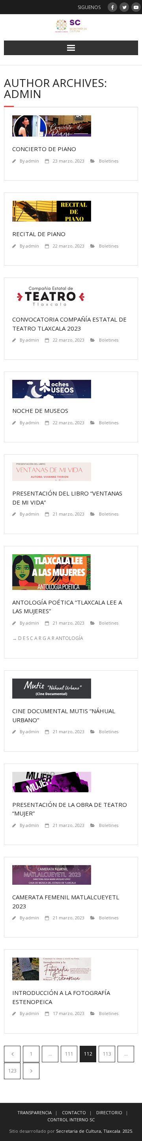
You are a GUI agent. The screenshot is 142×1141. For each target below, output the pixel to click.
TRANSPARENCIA (34, 1112)
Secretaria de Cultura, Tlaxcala (88, 1131)
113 (107, 1053)
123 (12, 1070)
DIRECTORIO (109, 1112)
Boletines (108, 161)
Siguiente (31, 1071)
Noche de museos (40, 410)
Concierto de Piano (44, 149)
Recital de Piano (38, 234)
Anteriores (12, 1054)
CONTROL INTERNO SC (71, 1120)
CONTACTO (74, 1112)
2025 (127, 1131)
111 (69, 1053)
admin (32, 161)
